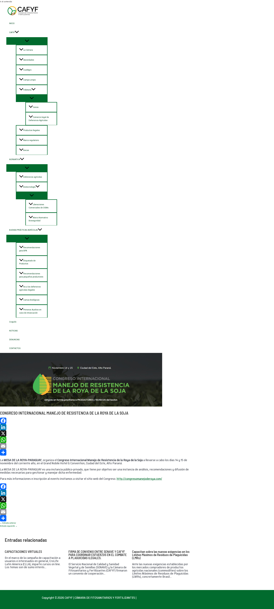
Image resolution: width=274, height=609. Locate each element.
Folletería (27, 90)
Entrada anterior (8, 522)
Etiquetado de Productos (27, 262)
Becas (26, 150)
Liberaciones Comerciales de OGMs (39, 206)
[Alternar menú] (27, 41)
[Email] (98, 446)
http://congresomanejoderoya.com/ (139, 478)
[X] (98, 433)
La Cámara (28, 50)
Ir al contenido (6, 1)
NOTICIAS (13, 331)
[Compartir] (98, 452)
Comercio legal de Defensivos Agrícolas (39, 118)
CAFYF (12, 32)
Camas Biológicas (31, 300)
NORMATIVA (14, 159)
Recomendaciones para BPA (29, 249)
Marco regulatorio (31, 140)
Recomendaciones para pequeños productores (31, 275)
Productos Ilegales (31, 130)
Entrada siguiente (8, 525)
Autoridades (28, 60)
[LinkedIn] (98, 427)
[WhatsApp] (98, 440)
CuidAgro (27, 70)
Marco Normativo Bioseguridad (38, 219)
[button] (17, 32)
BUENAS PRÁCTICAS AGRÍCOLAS (23, 230)
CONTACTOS (14, 348)
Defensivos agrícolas (32, 177)
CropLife (12, 322)
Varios (36, 107)
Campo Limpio (29, 80)
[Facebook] (98, 421)
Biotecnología (29, 187)
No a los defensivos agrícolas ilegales (30, 288)
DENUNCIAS (14, 340)
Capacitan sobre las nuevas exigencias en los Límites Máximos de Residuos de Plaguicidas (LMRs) (160, 555)
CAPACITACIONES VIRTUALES (23, 551)
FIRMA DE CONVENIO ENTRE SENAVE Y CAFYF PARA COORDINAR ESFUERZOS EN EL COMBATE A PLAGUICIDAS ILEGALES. (97, 555)
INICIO (12, 23)
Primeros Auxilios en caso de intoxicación (30, 311)
